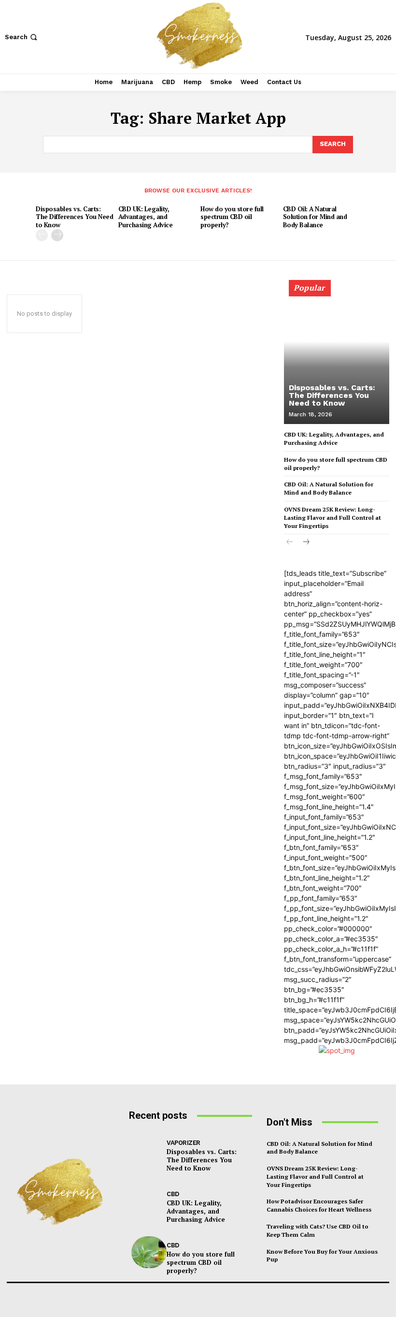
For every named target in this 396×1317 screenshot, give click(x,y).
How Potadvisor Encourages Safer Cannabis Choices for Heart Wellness (319, 1205)
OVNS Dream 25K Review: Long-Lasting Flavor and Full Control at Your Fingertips (332, 517)
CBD (173, 1194)
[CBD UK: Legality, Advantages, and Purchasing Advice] (149, 1201)
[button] (22, 37)
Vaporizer (183, 1143)
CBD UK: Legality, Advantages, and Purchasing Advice (145, 217)
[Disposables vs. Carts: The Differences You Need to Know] (336, 356)
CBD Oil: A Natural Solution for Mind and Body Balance (315, 217)
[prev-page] (42, 235)
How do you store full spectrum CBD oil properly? (232, 217)
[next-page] (57, 235)
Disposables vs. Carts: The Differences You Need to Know (74, 217)
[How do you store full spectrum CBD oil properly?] (149, 1252)
